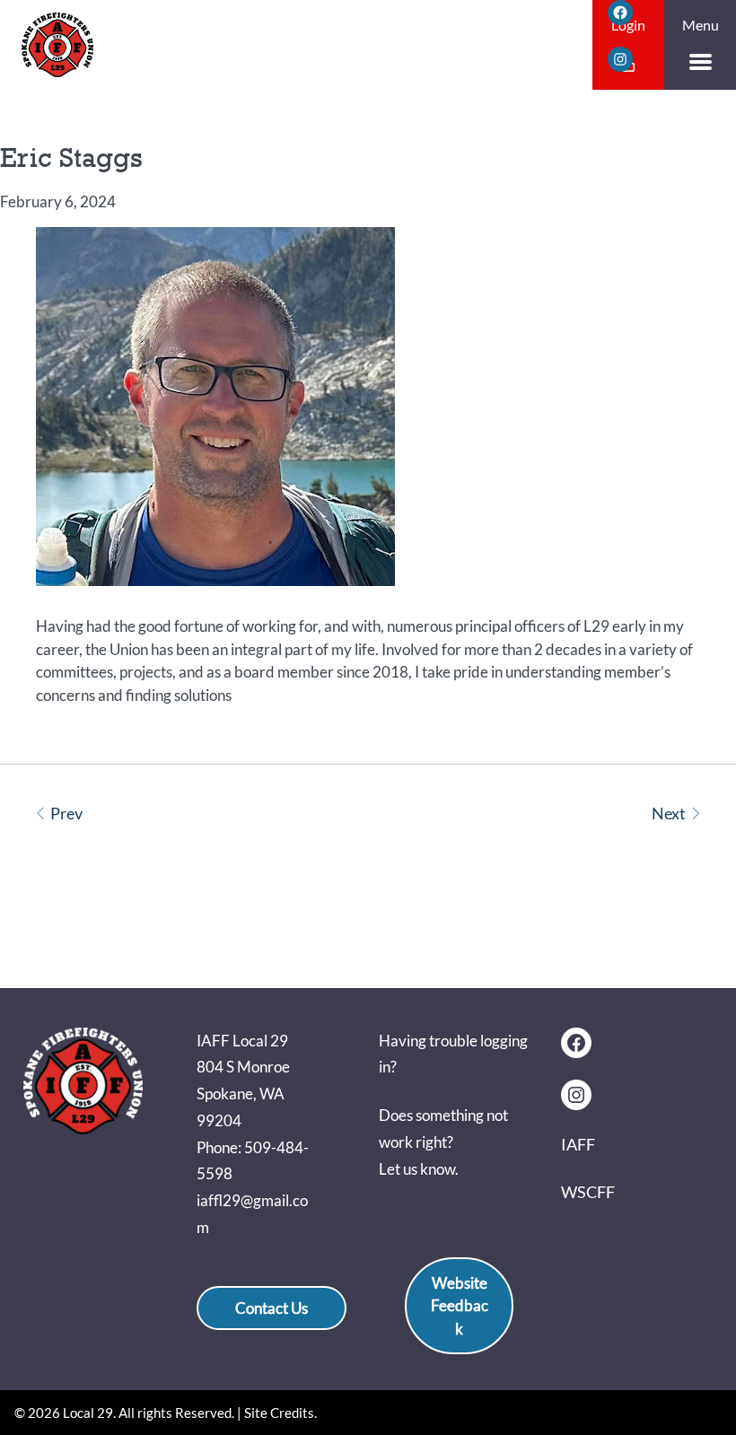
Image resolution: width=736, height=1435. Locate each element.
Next (669, 813)
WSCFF (588, 1192)
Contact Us (271, 1308)
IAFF (578, 1144)
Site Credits (279, 1412)
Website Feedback (459, 1305)
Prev (66, 813)
